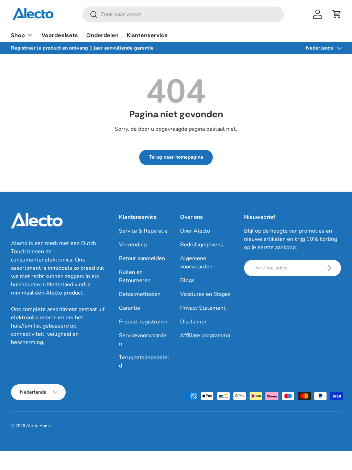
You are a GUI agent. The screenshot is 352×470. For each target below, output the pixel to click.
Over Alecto (195, 231)
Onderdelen (102, 35)
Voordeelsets (60, 35)
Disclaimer (193, 321)
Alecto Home (38, 425)
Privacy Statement (203, 308)
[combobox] (183, 14)
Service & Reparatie (143, 231)
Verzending (133, 244)
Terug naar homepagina (176, 157)
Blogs (187, 280)
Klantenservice (147, 35)
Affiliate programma (205, 335)
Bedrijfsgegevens (201, 244)
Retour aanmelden (142, 258)
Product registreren (143, 321)
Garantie (129, 308)
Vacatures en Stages (205, 294)
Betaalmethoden (140, 294)
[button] (336, 14)
